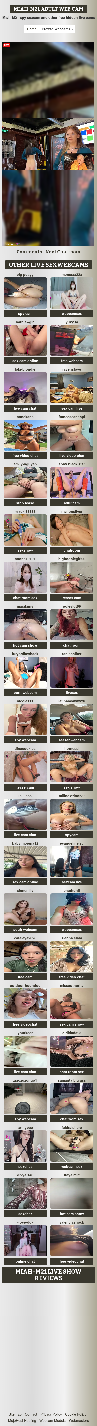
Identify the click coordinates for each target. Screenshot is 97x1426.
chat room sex (25, 597)
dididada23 (71, 1032)
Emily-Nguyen (25, 463)
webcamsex (72, 313)
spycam (71, 834)
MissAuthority (72, 985)
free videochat (25, 1024)
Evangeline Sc (72, 843)
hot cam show (25, 645)
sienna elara (71, 937)
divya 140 (25, 1174)
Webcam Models (52, 1420)
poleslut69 (72, 606)
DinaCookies (25, 748)
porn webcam (25, 692)
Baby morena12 (25, 843)
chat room (71, 645)
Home (32, 28)
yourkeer (25, 1032)
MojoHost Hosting (22, 1420)
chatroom (72, 550)
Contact (31, 1414)
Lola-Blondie (25, 369)
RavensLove (71, 369)
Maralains (25, 606)
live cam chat (25, 408)
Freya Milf (72, 1174)
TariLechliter (71, 653)
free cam (25, 976)
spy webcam (25, 739)
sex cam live (71, 408)
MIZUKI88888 (25, 511)
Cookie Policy (75, 1414)
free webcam (72, 360)
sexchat (25, 1166)
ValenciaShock (71, 1222)
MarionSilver (71, 511)
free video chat (25, 455)
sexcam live (72, 881)
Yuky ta (72, 321)
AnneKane (25, 416)
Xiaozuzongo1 (25, 1080)
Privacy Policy (51, 1414)
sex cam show (72, 1024)
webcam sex (71, 1166)
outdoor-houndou (25, 985)
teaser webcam (72, 739)
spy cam (25, 313)
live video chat (71, 455)
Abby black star (72, 463)
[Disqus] (48, 1347)
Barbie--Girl (25, 321)
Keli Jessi (25, 795)
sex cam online (25, 360)
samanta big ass (72, 1080)
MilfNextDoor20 (72, 795)
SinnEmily (25, 890)
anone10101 (25, 558)
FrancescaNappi (72, 416)
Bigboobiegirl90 (71, 558)
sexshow (25, 550)
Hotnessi (71, 748)
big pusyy (25, 274)
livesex (72, 692)
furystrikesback (25, 653)
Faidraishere (72, 1127)
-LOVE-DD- (25, 1222)
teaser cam (72, 597)
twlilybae (25, 1127)
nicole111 (25, 700)
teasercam (25, 787)
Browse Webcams (56, 28)
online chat (25, 1261)
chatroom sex (71, 1118)
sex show (72, 787)
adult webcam (25, 929)
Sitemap (15, 1414)
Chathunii (72, 890)
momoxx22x (72, 274)
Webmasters (79, 1420)
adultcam (72, 502)
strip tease (25, 502)
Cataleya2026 (25, 937)
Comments (29, 252)
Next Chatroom (63, 252)
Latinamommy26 (71, 700)
